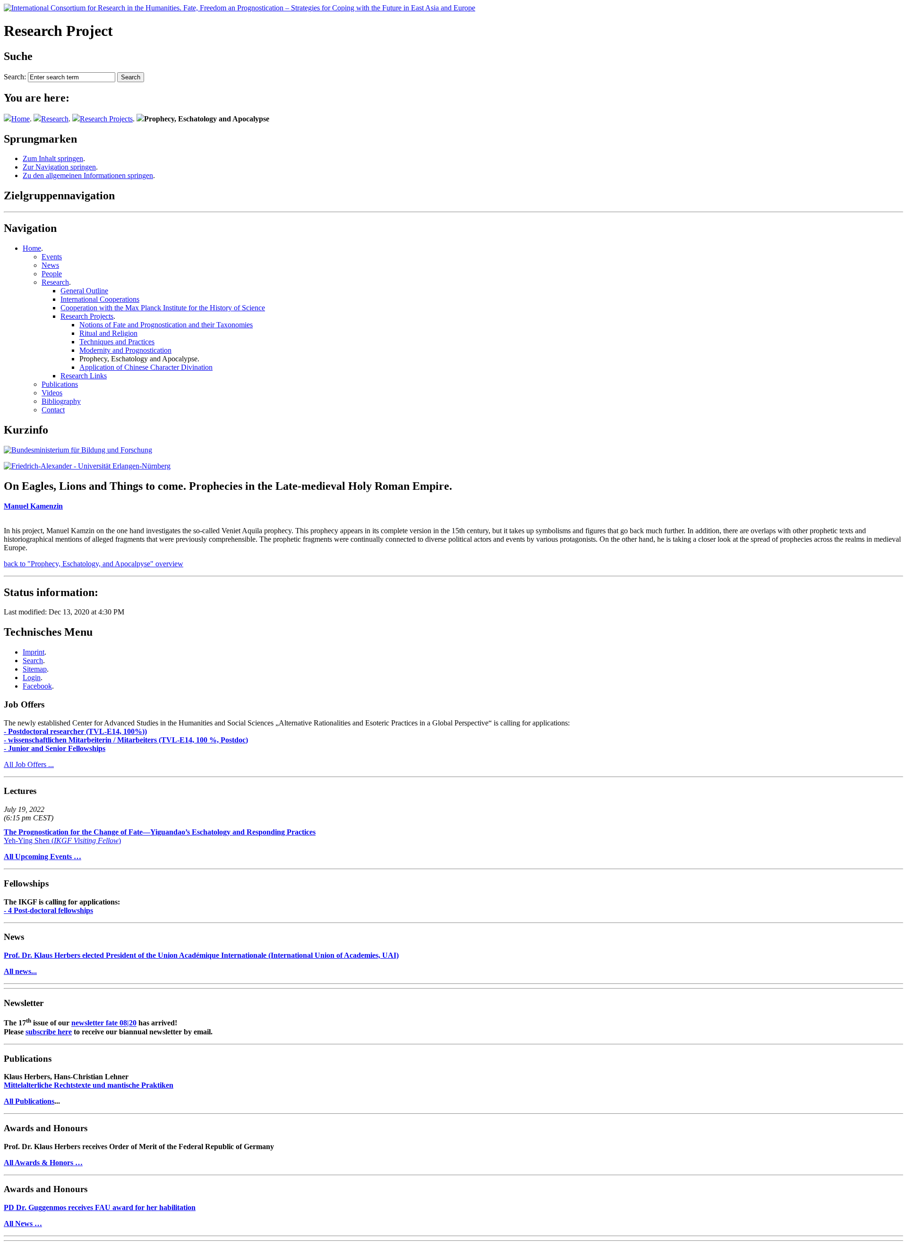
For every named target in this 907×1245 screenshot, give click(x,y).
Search (33, 661)
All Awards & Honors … (43, 1163)
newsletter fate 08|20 (104, 1023)
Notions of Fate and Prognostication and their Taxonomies (166, 325)
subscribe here (49, 1032)
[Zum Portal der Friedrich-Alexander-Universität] (87, 466)
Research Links (83, 376)
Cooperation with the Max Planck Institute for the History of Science (162, 308)
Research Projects (106, 119)
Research (54, 119)
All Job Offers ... (29, 764)
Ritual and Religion (108, 333)
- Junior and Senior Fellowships (54, 748)
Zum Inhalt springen (53, 158)
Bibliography (61, 401)
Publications (60, 384)
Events (52, 257)
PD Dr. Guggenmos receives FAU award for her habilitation (100, 1207)
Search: (15, 77)
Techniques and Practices (116, 342)
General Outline (84, 291)
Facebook (37, 686)
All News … (23, 1223)
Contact (53, 410)
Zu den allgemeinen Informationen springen (88, 175)
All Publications (29, 1101)
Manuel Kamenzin (33, 506)
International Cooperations (99, 299)
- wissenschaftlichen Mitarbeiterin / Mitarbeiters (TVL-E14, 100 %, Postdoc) (126, 740)
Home (20, 119)
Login (32, 678)
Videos (52, 393)
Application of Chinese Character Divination (146, 367)
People (52, 274)
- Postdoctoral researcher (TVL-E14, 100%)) (75, 731)
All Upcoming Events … (42, 857)
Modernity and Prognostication (125, 350)
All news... (20, 971)
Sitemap (35, 669)
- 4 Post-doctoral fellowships (48, 910)
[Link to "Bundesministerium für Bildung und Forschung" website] (78, 450)
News (50, 265)
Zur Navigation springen (59, 167)
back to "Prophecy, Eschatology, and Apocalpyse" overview (93, 564)
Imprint (33, 652)
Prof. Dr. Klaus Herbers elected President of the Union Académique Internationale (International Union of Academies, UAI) (201, 955)
